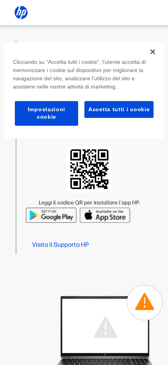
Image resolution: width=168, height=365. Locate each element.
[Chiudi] (152, 51)
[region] (84, 90)
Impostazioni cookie (46, 113)
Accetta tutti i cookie (119, 109)
